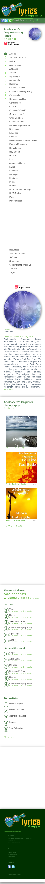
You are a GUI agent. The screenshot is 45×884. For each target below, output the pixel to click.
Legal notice (12, 852)
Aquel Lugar (14, 76)
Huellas (12, 156)
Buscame (13, 84)
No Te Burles (15, 193)
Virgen (12, 272)
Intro (11, 159)
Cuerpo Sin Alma (16, 122)
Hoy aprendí (14, 152)
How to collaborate (14, 843)
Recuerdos (14, 250)
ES (37, 16)
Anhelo (12, 73)
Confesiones (15, 103)
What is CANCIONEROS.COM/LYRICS (20, 838)
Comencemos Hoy (17, 99)
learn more (8, 389)
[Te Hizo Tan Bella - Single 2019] (22, 465)
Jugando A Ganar (17, 163)
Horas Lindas (15, 148)
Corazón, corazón (17, 114)
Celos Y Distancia (17, 88)
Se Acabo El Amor (17, 253)
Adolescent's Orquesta (15, 595)
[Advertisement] (22, 225)
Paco (11, 197)
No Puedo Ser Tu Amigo (20, 189)
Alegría (12, 54)
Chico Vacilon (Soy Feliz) (20, 91)
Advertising (11, 856)
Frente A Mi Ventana (18, 144)
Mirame (12, 186)
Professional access (14, 874)
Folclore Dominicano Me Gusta (23, 140)
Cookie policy (12, 854)
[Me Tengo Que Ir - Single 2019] (22, 431)
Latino (12, 167)
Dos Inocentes (15, 129)
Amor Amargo (15, 65)
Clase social (14, 95)
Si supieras (14, 261)
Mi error (12, 182)
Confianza (13, 107)
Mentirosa (13, 178)
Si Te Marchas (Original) (20, 265)
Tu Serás (13, 269)
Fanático (13, 137)
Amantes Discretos (17, 58)
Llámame (13, 171)
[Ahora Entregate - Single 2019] (22, 501)
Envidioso (13, 133)
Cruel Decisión (16, 118)
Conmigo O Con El (17, 110)
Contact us (11, 841)
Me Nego (13, 174)
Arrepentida (14, 80)
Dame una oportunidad (19, 125)
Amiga (12, 61)
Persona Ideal (15, 201)
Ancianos (13, 69)
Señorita (13, 257)
